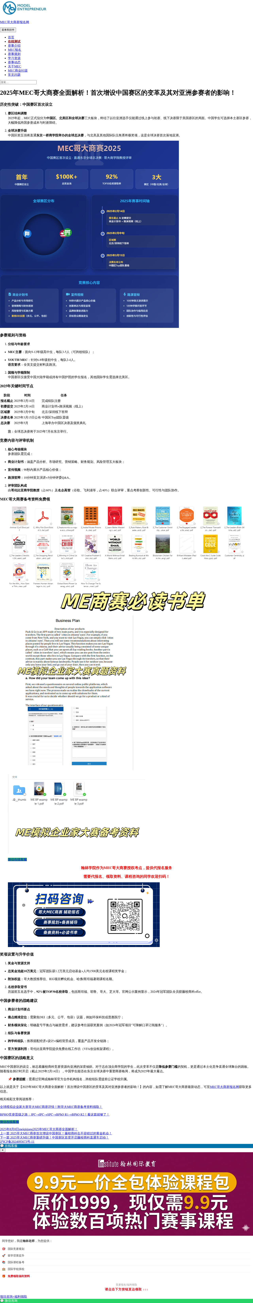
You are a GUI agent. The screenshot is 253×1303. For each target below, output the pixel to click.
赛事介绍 (14, 45)
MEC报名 (14, 49)
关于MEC (14, 66)
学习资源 (14, 58)
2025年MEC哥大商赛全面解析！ (55, 1129)
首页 (11, 37)
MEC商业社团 (17, 70)
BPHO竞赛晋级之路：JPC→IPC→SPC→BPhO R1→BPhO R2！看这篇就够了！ (55, 1114)
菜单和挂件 (8, 29)
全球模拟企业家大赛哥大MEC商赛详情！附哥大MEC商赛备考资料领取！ (51, 1107)
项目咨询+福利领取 (13, 1296)
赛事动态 (14, 62)
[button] (126, 1146)
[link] (126, 1301)
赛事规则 (14, 54)
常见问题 (14, 74)
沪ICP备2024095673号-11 (17, 1141)
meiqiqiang (26, 1129)
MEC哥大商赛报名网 (14, 22)
